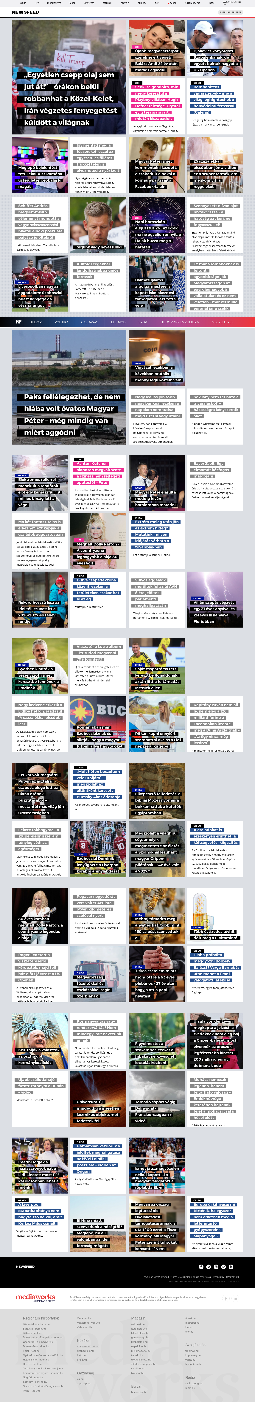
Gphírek (142, 3)
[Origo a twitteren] (208, 1267)
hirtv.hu (81, 1355)
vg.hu (80, 1378)
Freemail (107, 3)
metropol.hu (192, 1322)
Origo (23, 3)
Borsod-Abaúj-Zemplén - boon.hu (43, 1337)
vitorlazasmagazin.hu (143, 1364)
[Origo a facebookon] (201, 1267)
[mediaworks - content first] (35, 1298)
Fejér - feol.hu (31, 1350)
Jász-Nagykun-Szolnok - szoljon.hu (43, 1368)
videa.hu (190, 1359)
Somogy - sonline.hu (35, 1381)
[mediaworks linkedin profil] (235, 1298)
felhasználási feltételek (182, 1277)
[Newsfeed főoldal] (25, 1267)
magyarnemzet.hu (88, 1346)
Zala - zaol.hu (85, 1327)
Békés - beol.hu (32, 1333)
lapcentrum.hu (193, 1364)
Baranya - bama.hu (34, 1328)
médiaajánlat (232, 1277)
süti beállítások (203, 1277)
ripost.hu (190, 1318)
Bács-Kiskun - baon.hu (36, 1324)
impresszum (218, 1277)
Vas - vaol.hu (84, 1318)
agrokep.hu (84, 1383)
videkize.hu (137, 1368)
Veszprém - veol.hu (88, 1322)
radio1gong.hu (194, 1383)
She (156, 3)
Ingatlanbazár (192, 3)
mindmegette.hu (140, 1350)
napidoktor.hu (139, 1346)
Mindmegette (54, 3)
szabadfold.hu (85, 1350)
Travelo (125, 3)
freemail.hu (192, 1350)
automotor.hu (139, 1328)
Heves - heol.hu (32, 1364)
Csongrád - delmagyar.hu (38, 1341)
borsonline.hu (139, 1392)
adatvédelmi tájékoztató (155, 1277)
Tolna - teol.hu (31, 1390)
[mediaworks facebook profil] (226, 1298)
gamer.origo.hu (140, 1337)
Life (37, 3)
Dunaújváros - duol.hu (36, 1346)
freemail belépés (230, 12)
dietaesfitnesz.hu (141, 1359)
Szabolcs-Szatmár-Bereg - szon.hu (43, 1386)
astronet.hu (138, 1324)
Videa (72, 3)
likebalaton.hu (139, 1341)
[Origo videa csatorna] (223, 1267)
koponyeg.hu (193, 1355)
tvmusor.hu (137, 1372)
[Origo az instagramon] (216, 1267)
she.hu (189, 1331)
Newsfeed (89, 3)
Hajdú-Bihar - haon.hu (36, 1359)
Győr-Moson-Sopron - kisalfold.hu (43, 1355)
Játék (211, 3)
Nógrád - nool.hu (33, 1377)
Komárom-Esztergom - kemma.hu (43, 1372)
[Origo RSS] (231, 1267)
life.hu (188, 1327)
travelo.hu (137, 1355)
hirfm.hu (190, 1387)
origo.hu (82, 1359)
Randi (173, 3)
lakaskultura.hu (140, 1333)
